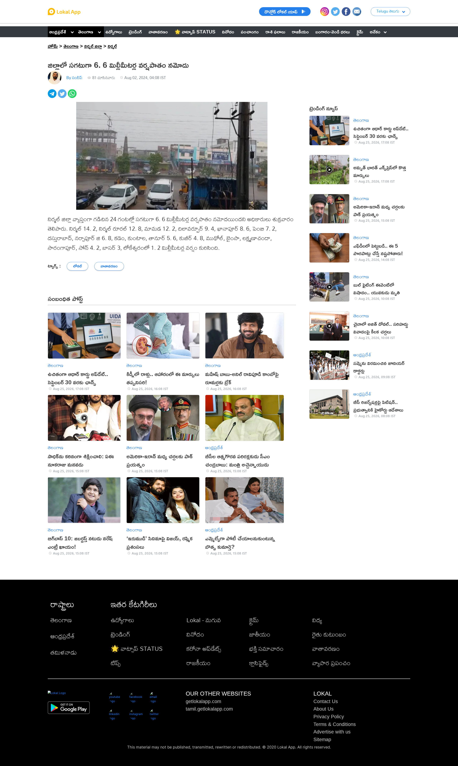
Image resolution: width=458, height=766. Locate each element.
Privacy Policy (328, 716)
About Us (323, 709)
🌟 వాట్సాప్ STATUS (137, 648)
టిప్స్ (116, 663)
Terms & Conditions (334, 724)
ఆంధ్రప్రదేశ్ (57, 31)
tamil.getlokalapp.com (209, 709)
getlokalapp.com (203, 701)
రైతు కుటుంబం (329, 634)
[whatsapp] (73, 95)
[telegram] (53, 95)
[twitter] (63, 95)
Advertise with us (332, 732)
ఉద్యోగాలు (122, 620)
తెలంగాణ (85, 31)
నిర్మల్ (112, 45)
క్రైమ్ (254, 620)
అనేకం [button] (375, 31)
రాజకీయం (198, 663)
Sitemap (322, 739)
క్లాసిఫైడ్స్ (258, 663)
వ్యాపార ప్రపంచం (331, 663)
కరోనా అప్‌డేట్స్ (203, 648)
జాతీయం (259, 634)
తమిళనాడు (63, 652)
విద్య (317, 620)
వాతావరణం (326, 648)
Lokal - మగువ (203, 620)
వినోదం (195, 634)
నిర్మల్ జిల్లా (93, 45)
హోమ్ (53, 45)
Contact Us (325, 701)
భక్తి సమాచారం (266, 648)
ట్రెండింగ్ (120, 634)
